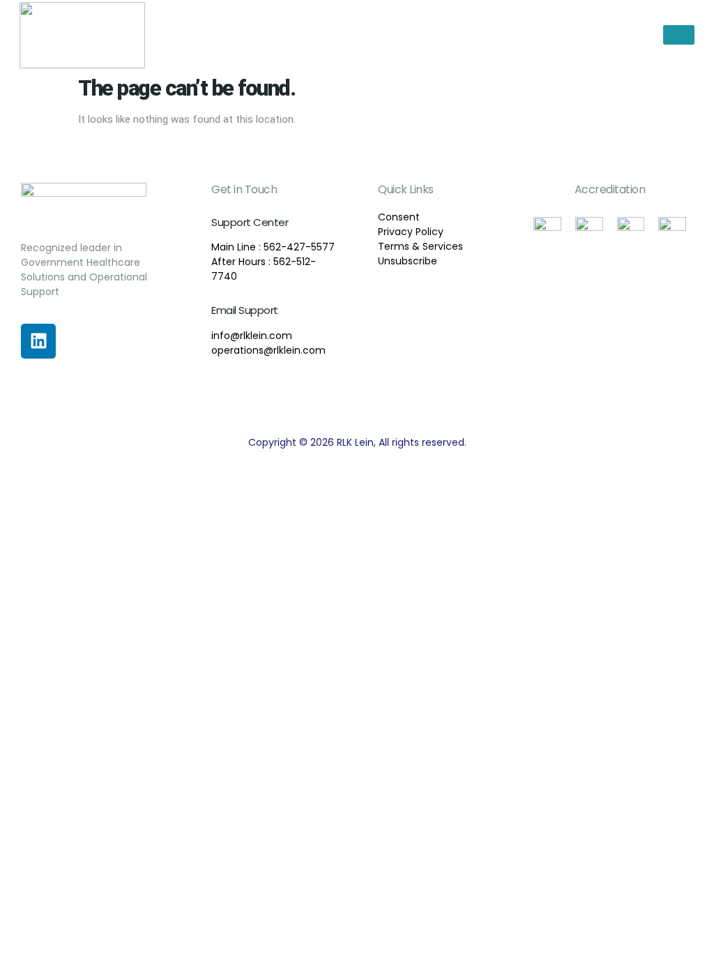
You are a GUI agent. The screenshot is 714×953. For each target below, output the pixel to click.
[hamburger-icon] (678, 35)
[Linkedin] (38, 341)
